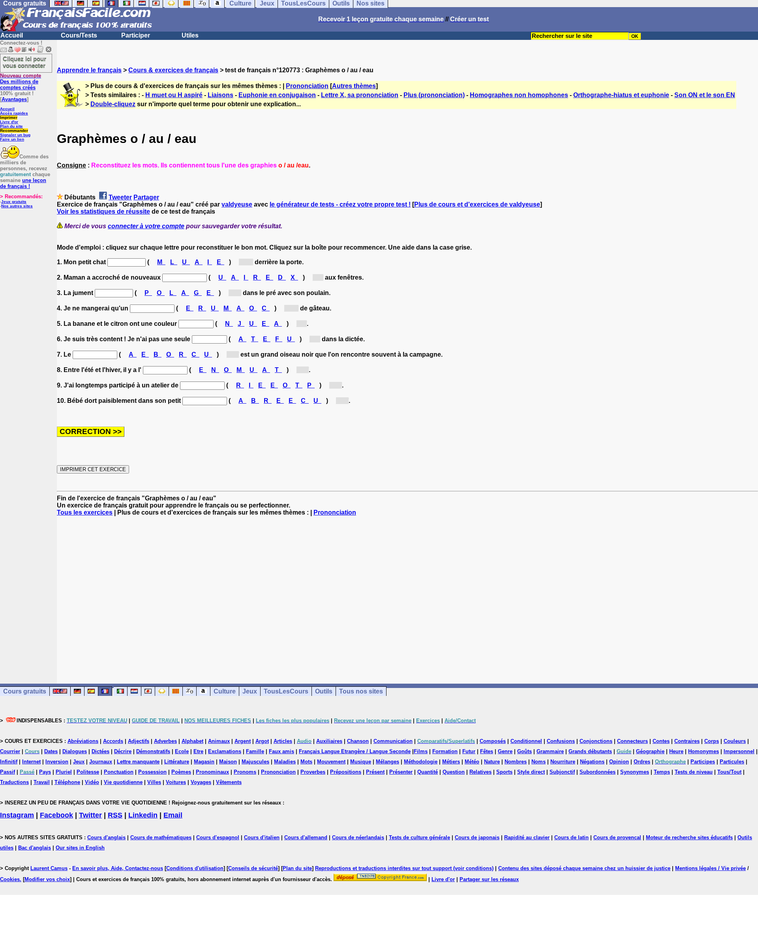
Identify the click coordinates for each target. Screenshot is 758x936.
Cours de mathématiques (160, 837)
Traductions (14, 782)
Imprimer (8, 117)
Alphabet (192, 741)
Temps (662, 772)
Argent (243, 741)
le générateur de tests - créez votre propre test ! (340, 204)
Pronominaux (212, 772)
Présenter (401, 772)
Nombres (516, 762)
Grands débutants (590, 751)
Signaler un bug (15, 135)
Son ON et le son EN (704, 95)
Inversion (56, 762)
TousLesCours (286, 691)
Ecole (182, 751)
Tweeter (120, 197)
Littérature (176, 762)
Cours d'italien (262, 837)
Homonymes (703, 751)
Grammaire (550, 751)
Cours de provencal (617, 837)
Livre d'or (9, 122)
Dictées (100, 751)
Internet (31, 762)
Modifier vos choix (47, 879)
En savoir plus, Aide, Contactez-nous (117, 868)
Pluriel (64, 772)
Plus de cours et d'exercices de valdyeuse (477, 204)
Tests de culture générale (419, 837)
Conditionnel (526, 741)
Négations (592, 762)
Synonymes (634, 772)
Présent (375, 772)
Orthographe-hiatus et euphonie (621, 95)
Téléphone (67, 782)
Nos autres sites (17, 206)
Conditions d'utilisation (194, 868)
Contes (661, 741)
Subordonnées (597, 772)
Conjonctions (596, 741)
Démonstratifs (153, 751)
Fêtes (486, 751)
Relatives (480, 772)
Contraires (687, 741)
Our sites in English (80, 848)
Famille (255, 751)
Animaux (219, 741)
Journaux (100, 762)
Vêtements (229, 782)
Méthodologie (420, 762)
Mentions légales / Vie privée (710, 868)
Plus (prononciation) (434, 95)
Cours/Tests (79, 35)
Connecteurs (632, 741)
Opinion (619, 762)
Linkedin (143, 815)
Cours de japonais (477, 837)
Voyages (201, 782)
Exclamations (224, 751)
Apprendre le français (89, 70)
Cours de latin (571, 837)
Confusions (561, 741)
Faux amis (281, 751)
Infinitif (8, 762)
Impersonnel (739, 751)
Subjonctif (562, 772)
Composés (493, 741)
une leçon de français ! (23, 183)
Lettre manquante (138, 762)
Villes (154, 782)
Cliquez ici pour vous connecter (24, 62)
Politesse (88, 772)
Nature (492, 762)
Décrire (122, 751)
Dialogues (74, 751)
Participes (702, 762)
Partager (146, 197)
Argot (262, 741)
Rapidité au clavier (527, 837)
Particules (732, 762)
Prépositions (345, 772)
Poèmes (181, 772)
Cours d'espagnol (217, 837)
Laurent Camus (49, 868)
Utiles (190, 35)
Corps (711, 741)
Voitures (176, 782)
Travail (42, 782)
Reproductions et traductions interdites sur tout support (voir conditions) (404, 868)
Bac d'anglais (34, 848)
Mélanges (387, 762)
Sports (504, 772)
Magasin (204, 762)
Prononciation (307, 86)
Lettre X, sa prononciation (359, 95)
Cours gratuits (24, 691)
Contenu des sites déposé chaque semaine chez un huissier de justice (584, 868)
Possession (152, 772)
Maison (228, 762)
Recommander (14, 130)
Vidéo (92, 782)
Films (421, 751)
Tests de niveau (694, 772)
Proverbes (312, 772)
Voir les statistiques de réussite (103, 211)
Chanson (358, 741)
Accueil (11, 35)
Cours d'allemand (305, 837)
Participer (135, 35)
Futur (468, 751)
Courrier (10, 751)
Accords (113, 741)
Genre (505, 751)
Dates (51, 751)
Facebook (56, 815)
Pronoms (245, 772)
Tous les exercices (85, 512)
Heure (676, 751)
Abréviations (83, 741)
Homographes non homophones (519, 95)
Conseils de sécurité (253, 868)
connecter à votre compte (146, 226)
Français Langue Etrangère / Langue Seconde (355, 751)
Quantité (427, 772)
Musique (360, 762)
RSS (115, 815)
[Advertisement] (407, 593)
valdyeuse (236, 204)
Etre (198, 751)
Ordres (642, 762)
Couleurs (735, 741)
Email (172, 815)
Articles (283, 741)
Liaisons (220, 95)
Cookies (10, 879)
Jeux (249, 691)
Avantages (14, 99)
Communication (393, 741)
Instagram (17, 815)
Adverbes (165, 741)
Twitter (90, 815)
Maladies (285, 762)
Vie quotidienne (123, 782)
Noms (538, 762)
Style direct (531, 772)
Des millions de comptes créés (20, 81)
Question (454, 772)
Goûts (524, 751)
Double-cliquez (112, 104)
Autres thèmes (354, 86)
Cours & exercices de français (173, 70)
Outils (323, 691)
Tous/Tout (729, 772)
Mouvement (331, 762)
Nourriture (562, 762)
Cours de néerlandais (358, 837)
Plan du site (11, 126)
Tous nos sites (361, 691)
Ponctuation (118, 772)
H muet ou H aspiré (174, 95)
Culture (225, 691)
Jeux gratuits (13, 201)
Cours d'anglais (106, 837)
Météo (472, 762)
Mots (306, 762)
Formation (445, 751)
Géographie (650, 751)
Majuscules (255, 762)
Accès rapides (14, 113)
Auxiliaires (329, 741)
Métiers (451, 762)
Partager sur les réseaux (489, 879)
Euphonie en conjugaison (277, 95)
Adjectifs (138, 741)
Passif (7, 772)
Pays (45, 772)
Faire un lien (12, 139)
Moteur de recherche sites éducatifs (689, 837)
